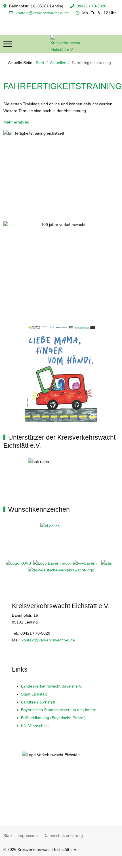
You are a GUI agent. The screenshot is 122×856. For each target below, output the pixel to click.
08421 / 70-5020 (91, 6)
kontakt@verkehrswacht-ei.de (42, 13)
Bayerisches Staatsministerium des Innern (58, 709)
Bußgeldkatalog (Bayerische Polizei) (53, 717)
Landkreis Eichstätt (38, 702)
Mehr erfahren (16, 122)
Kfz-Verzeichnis (35, 725)
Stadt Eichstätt (34, 694)
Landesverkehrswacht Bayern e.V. (51, 686)
